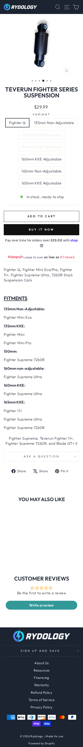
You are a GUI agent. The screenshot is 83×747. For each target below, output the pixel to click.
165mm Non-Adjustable (41, 171)
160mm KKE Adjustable (41, 159)
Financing (41, 678)
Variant (42, 114)
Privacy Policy (42, 707)
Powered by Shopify (41, 743)
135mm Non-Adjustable (54, 122)
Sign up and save (40, 650)
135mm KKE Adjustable (41, 134)
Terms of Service (42, 700)
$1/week (67, 257)
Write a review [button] (41, 605)
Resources (42, 670)
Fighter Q (17, 122)
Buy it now (41, 229)
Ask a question (42, 456)
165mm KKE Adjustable (41, 183)
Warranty (41, 685)
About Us (41, 663)
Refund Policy (41, 692)
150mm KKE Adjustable (41, 146)
